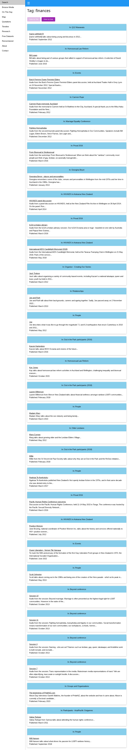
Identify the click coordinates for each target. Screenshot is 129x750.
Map (4, 17)
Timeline (5, 26)
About (4, 46)
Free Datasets (8, 36)
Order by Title (33, 19)
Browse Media (8, 7)
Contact (5, 51)
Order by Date (48, 19)
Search (5, 2)
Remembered (7, 41)
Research (6, 31)
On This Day (7, 12)
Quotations (6, 22)
